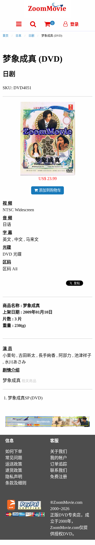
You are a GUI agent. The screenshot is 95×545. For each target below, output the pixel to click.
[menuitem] (19, 24)
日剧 (31, 35)
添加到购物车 (49, 190)
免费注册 (58, 476)
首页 (5, 35)
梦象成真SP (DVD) (25, 398)
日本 (18, 35)
